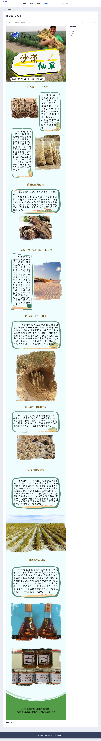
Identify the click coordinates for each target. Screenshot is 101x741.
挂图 (46, 3)
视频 (31, 3)
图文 (38, 3)
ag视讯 (5, 1)
